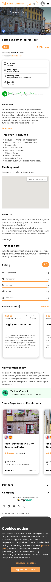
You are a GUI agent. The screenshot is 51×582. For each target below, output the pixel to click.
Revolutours (17, 56)
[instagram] (3, 506)
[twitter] (19, 506)
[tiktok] (24, 506)
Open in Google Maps (37, 179)
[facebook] (8, 506)
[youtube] (14, 506)
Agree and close (25, 569)
